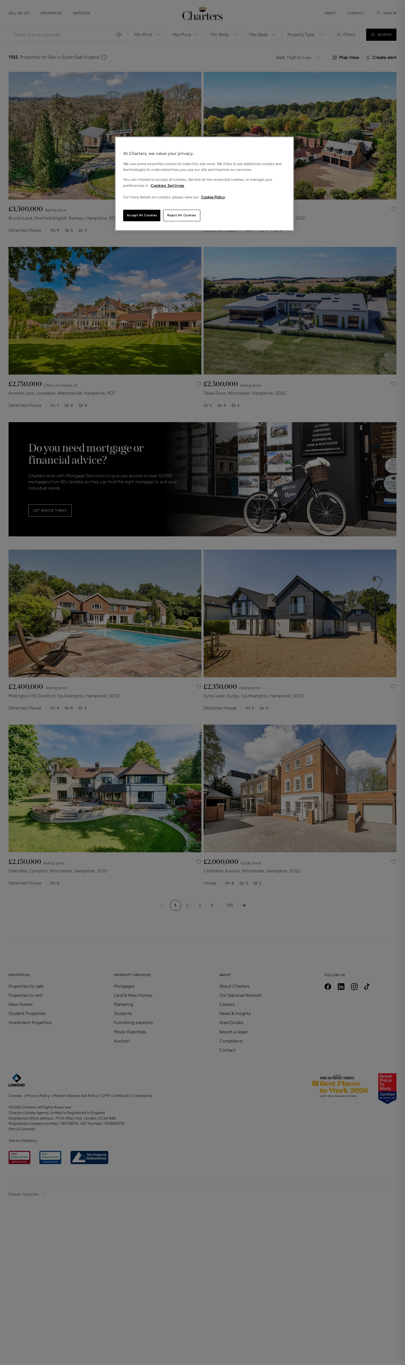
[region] (204, 183)
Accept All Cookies (142, 215)
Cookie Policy (213, 197)
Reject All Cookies (181, 215)
